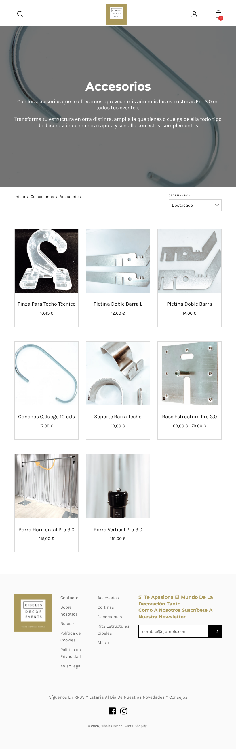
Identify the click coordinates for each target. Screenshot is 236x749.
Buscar (67, 623)
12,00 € (118, 313)
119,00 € (117, 538)
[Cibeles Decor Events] (116, 14)
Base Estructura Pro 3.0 (189, 416)
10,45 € (46, 313)
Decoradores (110, 616)
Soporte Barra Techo (118, 416)
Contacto (69, 597)
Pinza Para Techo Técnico (47, 304)
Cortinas (106, 607)
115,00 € (46, 538)
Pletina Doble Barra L (118, 304)
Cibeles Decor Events (117, 726)
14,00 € (189, 313)
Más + (103, 642)
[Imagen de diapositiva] (46, 261)
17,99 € (46, 425)
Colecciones (42, 196)
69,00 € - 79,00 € (189, 425)
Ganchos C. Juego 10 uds (46, 416)
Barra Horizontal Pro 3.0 (46, 529)
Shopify (141, 726)
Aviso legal (70, 666)
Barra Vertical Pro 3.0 (118, 529)
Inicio (19, 196)
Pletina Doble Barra (189, 304)
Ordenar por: (180, 195)
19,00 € (118, 425)
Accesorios (108, 597)
